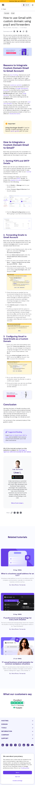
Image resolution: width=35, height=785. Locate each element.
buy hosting (14, 75)
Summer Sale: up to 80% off (17, 1)
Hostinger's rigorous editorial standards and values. (17, 451)
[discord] (32, 744)
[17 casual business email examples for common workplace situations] (17, 646)
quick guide (15, 131)
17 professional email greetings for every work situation (17, 619)
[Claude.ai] (17, 31)
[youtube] (19, 744)
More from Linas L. (17, 503)
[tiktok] (28, 744)
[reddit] (24, 744)
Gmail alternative (14, 114)
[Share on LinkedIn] (21, 513)
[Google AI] (20, 31)
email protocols (15, 180)
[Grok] (23, 31)
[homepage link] (3, 4)
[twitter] (15, 744)
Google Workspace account (15, 89)
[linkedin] (2, 744)
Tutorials (6, 13)
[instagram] (11, 744)
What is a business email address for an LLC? (17, 574)
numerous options (16, 85)
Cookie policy (25, 768)
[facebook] (7, 744)
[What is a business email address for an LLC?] (17, 557)
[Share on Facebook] (18, 513)
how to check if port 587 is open (16, 436)
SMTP (18, 178)
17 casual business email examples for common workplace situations (17, 663)
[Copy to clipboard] (12, 513)
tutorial (28, 172)
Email (12, 13)
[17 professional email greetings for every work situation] (17, 602)
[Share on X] (15, 513)
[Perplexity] (26, 31)
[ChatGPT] (14, 31)
